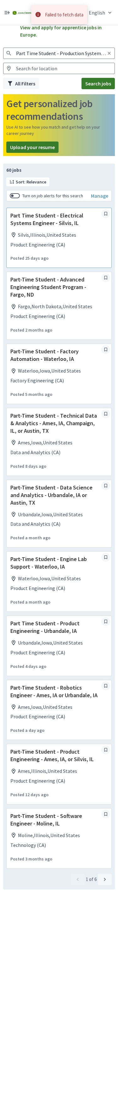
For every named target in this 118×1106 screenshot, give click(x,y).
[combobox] (59, 53)
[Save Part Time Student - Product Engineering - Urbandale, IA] (105, 621)
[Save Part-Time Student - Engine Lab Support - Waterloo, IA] (105, 557)
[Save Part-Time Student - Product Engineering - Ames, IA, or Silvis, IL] (105, 749)
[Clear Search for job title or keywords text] (109, 53)
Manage (99, 196)
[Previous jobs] (78, 879)
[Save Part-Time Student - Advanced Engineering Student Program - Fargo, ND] (105, 277)
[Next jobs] (105, 879)
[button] (101, 12)
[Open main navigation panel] (7, 12)
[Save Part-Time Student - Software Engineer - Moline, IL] (105, 814)
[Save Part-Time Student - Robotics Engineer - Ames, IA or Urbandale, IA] (105, 685)
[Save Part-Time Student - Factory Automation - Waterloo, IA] (105, 349)
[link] (22, 12)
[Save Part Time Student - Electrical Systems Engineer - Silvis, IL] (105, 213)
